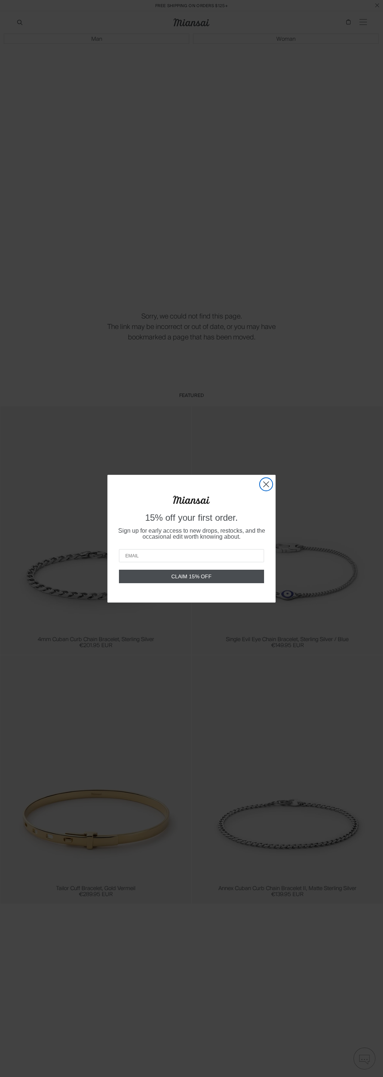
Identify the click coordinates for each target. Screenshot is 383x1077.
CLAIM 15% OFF (191, 576)
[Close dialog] (266, 484)
